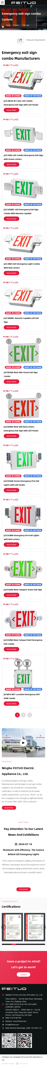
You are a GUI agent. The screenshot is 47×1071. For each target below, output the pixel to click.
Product (16, 25)
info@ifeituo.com (12, 1024)
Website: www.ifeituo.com (15, 1021)
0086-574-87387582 (13, 1017)
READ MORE (11, 110)
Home (7, 25)
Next (43, 927)
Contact (23, 974)
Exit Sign (26, 25)
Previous (3, 927)
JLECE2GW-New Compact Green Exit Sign (23, 589)
